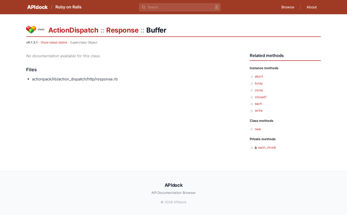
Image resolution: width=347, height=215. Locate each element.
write (258, 110)
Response (122, 30)
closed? (260, 97)
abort (259, 76)
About (312, 7)
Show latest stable (54, 42)
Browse (287, 7)
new (258, 129)
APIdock (37, 7)
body (259, 83)
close (259, 90)
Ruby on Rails (68, 6)
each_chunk (267, 147)
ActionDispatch (73, 30)
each (258, 104)
